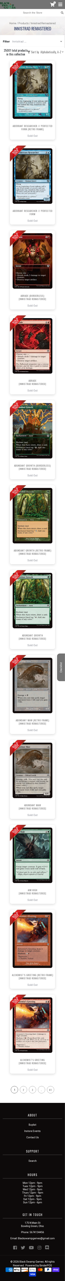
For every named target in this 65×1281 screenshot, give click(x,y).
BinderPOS (46, 1265)
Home (12, 23)
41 (50, 1090)
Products (23, 23)
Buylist (32, 1124)
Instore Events (32, 1131)
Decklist (61, 667)
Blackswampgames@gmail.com (36, 1238)
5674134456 (37, 1232)
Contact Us (32, 1137)
